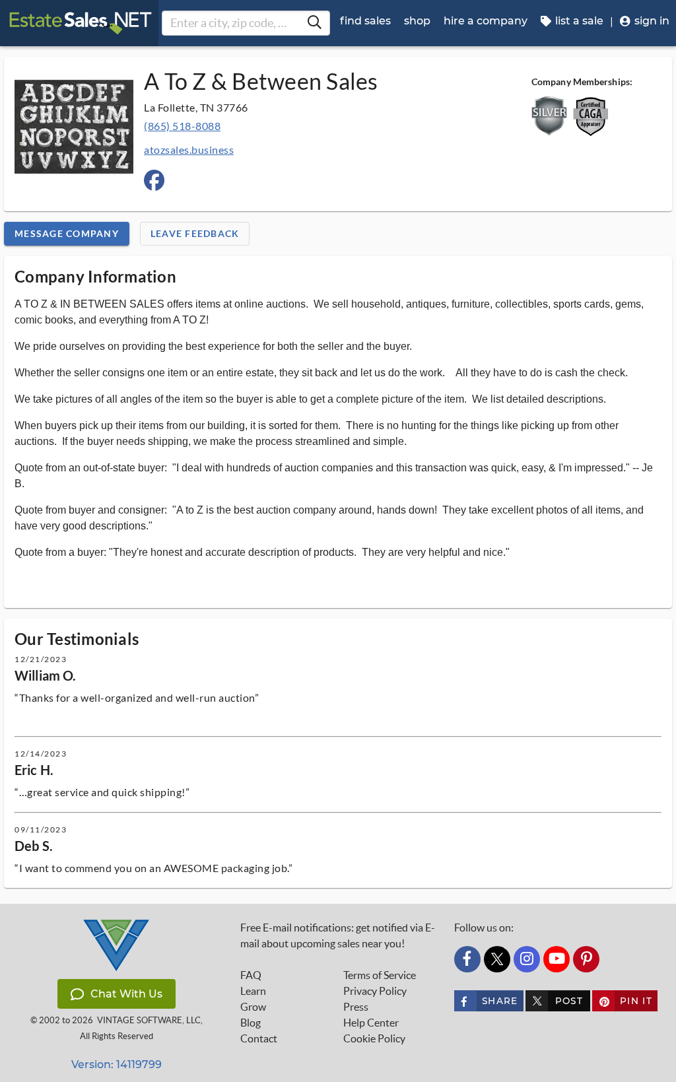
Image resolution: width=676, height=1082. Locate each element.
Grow (253, 1007)
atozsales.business (189, 149)
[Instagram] (527, 959)
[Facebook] (467, 959)
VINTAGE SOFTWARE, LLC (149, 1020)
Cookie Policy (374, 1038)
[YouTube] (556, 959)
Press (355, 1007)
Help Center (371, 1023)
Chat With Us (126, 994)
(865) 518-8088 (182, 125)
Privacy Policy (375, 991)
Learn (253, 991)
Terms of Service (379, 975)
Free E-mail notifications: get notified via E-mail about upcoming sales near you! (337, 935)
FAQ (250, 975)
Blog (250, 1023)
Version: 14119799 (116, 1064)
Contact (258, 1038)
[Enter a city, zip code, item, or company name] (314, 23)
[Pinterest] (586, 959)
